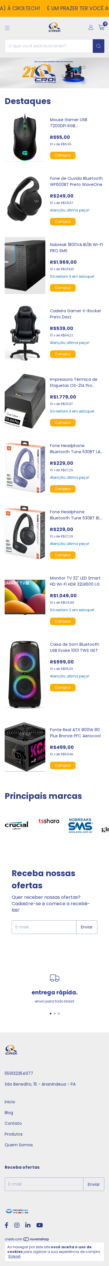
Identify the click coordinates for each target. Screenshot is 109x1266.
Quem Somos (19, 1145)
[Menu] (7, 28)
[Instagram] (16, 1225)
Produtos (14, 1134)
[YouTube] (39, 1225)
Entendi (14, 1256)
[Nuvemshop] (27, 1240)
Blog (9, 1113)
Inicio (10, 1102)
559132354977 (19, 1073)
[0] (101, 28)
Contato (13, 1123)
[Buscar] (98, 46)
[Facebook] (6, 1225)
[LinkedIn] (28, 1225)
